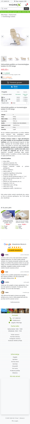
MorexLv (15, 336)
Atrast (26, 8)
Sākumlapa (4, 15)
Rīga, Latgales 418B (21, 1)
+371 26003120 (5, 1)
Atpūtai (20, 12)
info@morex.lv (16, 320)
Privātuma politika (15, 370)
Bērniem (9, 12)
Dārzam (24, 12)
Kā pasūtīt (15, 366)
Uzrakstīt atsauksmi (15, 250)
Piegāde (15, 357)
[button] (9, 99)
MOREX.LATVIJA (15, 340)
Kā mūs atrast (15, 361)
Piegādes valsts (5, 103)
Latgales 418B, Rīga (16, 322)
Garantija (15, 364)
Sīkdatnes (15, 373)
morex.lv (15, 334)
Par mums (15, 368)
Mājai (28, 12)
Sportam (14, 12)
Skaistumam (3, 12)
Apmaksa (15, 359)
